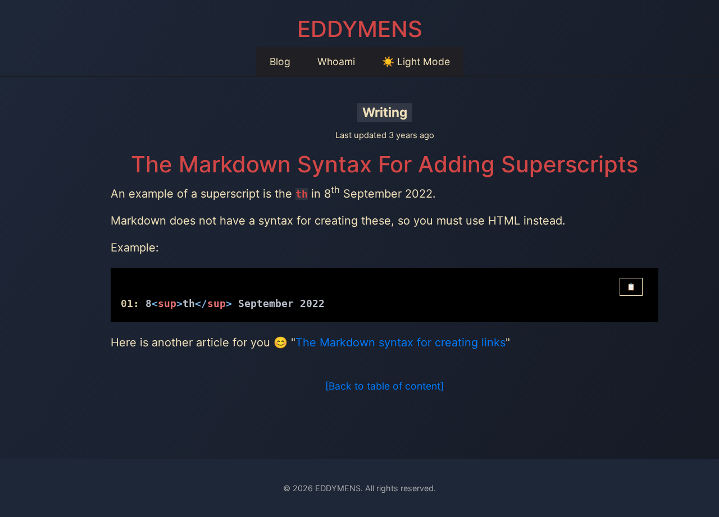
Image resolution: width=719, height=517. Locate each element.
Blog (280, 61)
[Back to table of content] (384, 386)
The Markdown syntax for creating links (400, 342)
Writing (384, 112)
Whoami (336, 61)
